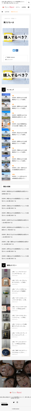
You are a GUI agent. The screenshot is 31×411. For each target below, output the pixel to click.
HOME (3, 367)
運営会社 (18, 372)
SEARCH (29, 2)
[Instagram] (17, 402)
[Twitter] (14, 402)
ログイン (18, 7)
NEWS (3, 372)
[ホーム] (2, 11)
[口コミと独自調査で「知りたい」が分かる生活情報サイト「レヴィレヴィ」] (8, 7)
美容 (3, 380)
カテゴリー (19, 367)
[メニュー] (28, 7)
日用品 (17, 380)
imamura (13, 57)
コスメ (3, 382)
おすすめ (4, 369)
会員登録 (24, 7)
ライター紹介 (19, 369)
